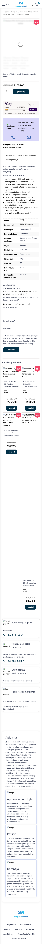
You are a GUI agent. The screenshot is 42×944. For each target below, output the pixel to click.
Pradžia (6, 12)
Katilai (13, 12)
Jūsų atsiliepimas (11, 307)
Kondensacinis (25, 229)
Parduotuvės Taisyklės (26, 934)
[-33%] (30, 423)
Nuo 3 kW (23, 250)
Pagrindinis (11, 924)
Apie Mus (18, 929)
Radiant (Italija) (15, 147)
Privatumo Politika (19, 939)
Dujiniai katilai (22, 12)
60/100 (22, 275)
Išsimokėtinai (25, 924)
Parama (7, 929)
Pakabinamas (24, 254)
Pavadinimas (9, 321)
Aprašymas (10, 155)
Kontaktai (30, 929)
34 (20, 263)
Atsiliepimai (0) (12, 160)
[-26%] (11, 376)
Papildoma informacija (27, 155)
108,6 (21, 267)
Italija (21, 259)
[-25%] (30, 376)
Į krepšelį (21, 91)
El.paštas (7, 328)
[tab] (11, 155)
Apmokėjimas (8, 934)
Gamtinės (23, 245)
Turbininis (23, 234)
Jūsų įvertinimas (10, 304)
